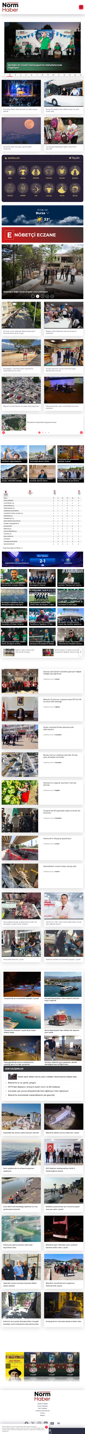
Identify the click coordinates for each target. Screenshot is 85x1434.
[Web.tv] (59, 1423)
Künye (42, 1413)
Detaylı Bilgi (15, 1380)
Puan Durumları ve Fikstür (12, 548)
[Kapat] (46, 1427)
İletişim (42, 1415)
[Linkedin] (46, 1423)
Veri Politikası (42, 1408)
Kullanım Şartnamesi (42, 1411)
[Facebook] (26, 1423)
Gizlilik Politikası (42, 1404)
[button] (4, 75)
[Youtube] (52, 1423)
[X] (33, 1423)
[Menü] (81, 7)
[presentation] (8, 1365)
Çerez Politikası (43, 1406)
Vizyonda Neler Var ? (22, 1342)
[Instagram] (39, 1423)
